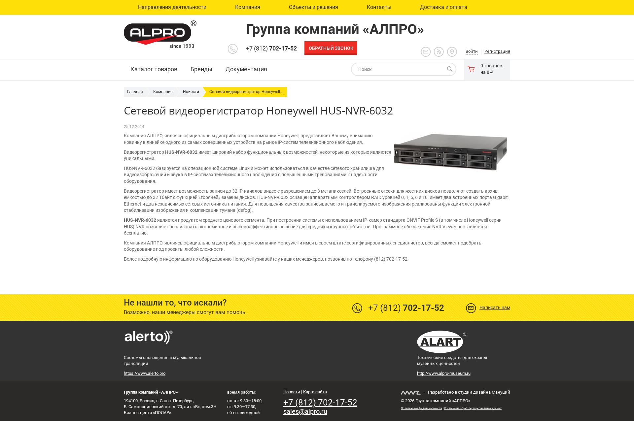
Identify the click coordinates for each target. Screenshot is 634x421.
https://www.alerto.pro (144, 373)
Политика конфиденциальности (421, 408)
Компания (163, 91)
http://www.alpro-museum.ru (444, 373)
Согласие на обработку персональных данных (473, 408)
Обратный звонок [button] (331, 48)
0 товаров (491, 65)
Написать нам (494, 307)
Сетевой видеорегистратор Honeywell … (246, 91)
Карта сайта (315, 391)
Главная (135, 91)
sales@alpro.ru (305, 411)
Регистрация (497, 51)
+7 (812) (271, 48)
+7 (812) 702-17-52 (320, 402)
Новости (191, 91)
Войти (472, 51)
